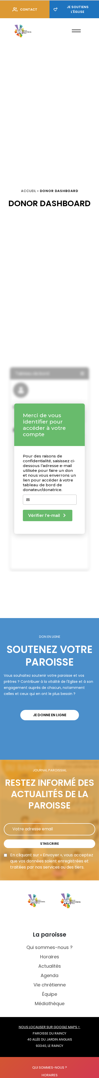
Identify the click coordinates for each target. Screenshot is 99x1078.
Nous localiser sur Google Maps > (49, 1027)
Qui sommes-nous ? (49, 947)
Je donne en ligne (49, 714)
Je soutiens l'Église (78, 9)
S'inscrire (49, 843)
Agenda (49, 975)
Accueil (28, 191)
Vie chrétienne (50, 985)
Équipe (49, 994)
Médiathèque (49, 1003)
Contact (28, 9)
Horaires (49, 957)
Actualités (49, 966)
